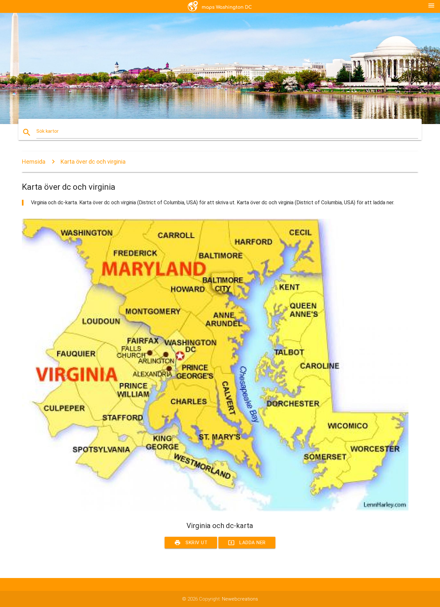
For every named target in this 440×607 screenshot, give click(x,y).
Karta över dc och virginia (93, 161)
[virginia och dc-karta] (215, 510)
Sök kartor (47, 131)
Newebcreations (240, 599)
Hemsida (33, 161)
